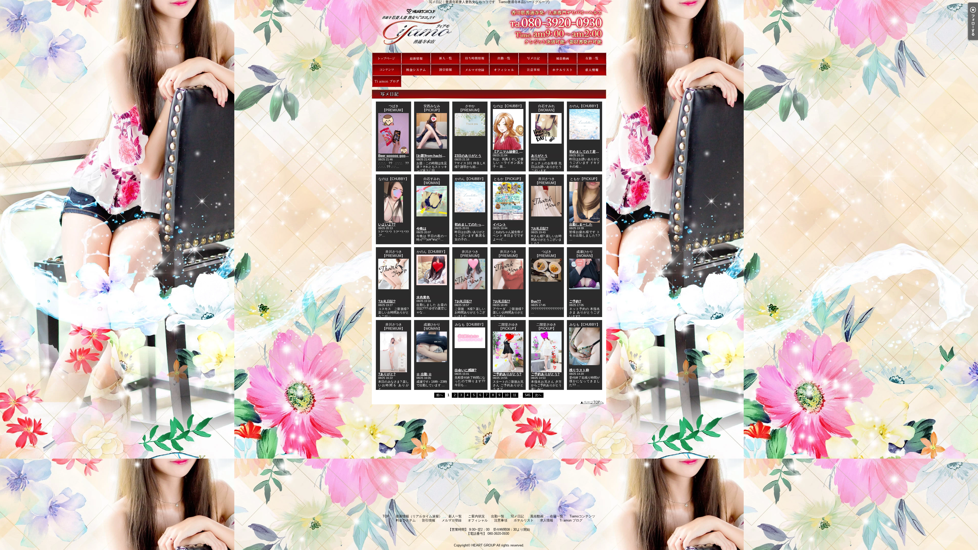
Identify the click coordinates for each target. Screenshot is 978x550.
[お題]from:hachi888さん (435, 156)
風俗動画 (562, 58)
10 (506, 395)
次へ (538, 395)
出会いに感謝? (466, 370)
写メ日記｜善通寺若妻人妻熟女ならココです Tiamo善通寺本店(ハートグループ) (489, 28)
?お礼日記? (539, 228)
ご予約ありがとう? (507, 374)
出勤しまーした (580, 224)
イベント (499, 224)
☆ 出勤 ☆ (424, 374)
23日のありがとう (468, 156)
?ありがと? (387, 374)
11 (514, 395)
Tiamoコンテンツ (386, 70)
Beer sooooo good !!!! (395, 156)
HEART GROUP (483, 545)
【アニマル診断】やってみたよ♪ (517, 152)
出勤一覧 (504, 58)
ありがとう (539, 156)
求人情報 (591, 70)
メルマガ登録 (474, 70)
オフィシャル (504, 70)
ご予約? (575, 301)
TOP (386, 58)
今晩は (421, 228)
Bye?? (536, 301)
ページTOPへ (593, 402)
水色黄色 (423, 297)
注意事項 (533, 70)
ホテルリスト (562, 70)
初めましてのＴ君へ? (585, 152)
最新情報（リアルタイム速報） (416, 58)
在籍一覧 (591, 58)
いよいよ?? (387, 224)
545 (527, 395)
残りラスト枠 (579, 370)
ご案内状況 (474, 58)
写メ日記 (533, 58)
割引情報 (445, 70)
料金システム (416, 70)
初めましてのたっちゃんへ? (475, 224)
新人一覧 (445, 58)
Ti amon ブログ (386, 81)
